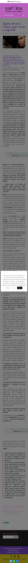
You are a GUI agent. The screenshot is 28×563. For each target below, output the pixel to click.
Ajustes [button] (13, 288)
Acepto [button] (19, 288)
